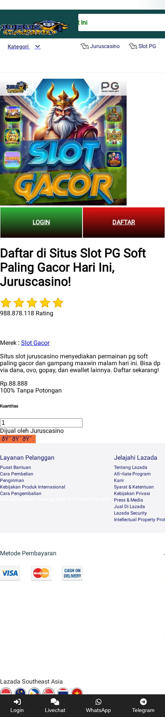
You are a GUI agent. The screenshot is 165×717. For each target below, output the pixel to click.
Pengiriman (12, 480)
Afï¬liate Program (132, 474)
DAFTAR (123, 222)
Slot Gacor (35, 342)
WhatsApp (98, 710)
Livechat (55, 710)
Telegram (143, 710)
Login (17, 710)
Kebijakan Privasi (132, 493)
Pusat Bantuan (15, 467)
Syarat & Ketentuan (134, 487)
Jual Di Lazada (129, 506)
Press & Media (128, 500)
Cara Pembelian (16, 474)
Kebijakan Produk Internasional (32, 487)
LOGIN (41, 222)
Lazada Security (130, 513)
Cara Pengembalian (20, 493)
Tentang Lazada (130, 467)
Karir (119, 480)
